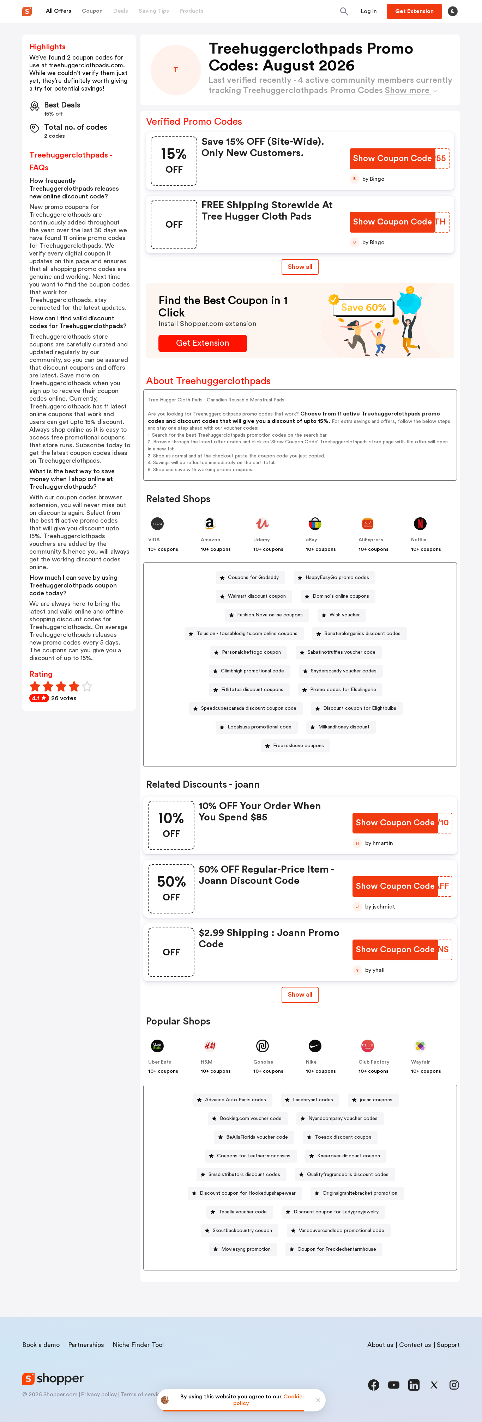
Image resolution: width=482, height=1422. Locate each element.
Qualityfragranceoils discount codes (347, 1174)
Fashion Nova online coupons (270, 614)
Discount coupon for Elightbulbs (359, 708)
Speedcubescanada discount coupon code (248, 708)
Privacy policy (99, 1394)
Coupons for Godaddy (253, 577)
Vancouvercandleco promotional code (341, 1230)
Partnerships (86, 1345)
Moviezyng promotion (246, 1249)
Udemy (261, 539)
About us (380, 1345)
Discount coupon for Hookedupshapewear (248, 1193)
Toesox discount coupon (343, 1137)
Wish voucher (345, 614)
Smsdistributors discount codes (244, 1174)
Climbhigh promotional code (252, 671)
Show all (300, 267)
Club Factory (374, 1062)
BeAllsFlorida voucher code (257, 1137)
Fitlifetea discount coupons (252, 689)
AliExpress (371, 539)
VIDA (154, 539)
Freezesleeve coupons (298, 745)
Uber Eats (159, 1062)
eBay (311, 539)
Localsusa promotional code (259, 727)
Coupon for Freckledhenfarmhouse (336, 1249)
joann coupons (376, 1099)
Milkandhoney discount (343, 727)
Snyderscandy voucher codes (343, 671)
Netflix (418, 539)
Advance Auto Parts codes (235, 1099)
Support (448, 1345)
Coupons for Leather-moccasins (253, 1155)
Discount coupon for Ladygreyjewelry (336, 1211)
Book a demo (41, 1345)
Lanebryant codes (313, 1099)
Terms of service (141, 1394)
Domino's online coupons (341, 596)
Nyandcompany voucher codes (343, 1118)
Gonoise (263, 1062)
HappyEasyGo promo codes (337, 577)
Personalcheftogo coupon (251, 652)
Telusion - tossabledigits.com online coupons (247, 633)
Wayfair (420, 1062)
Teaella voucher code (242, 1211)
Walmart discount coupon (257, 596)
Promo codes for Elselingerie (343, 689)
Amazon (210, 539)
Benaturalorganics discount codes (362, 633)
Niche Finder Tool (138, 1345)
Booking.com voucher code (251, 1118)
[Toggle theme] (453, 11)
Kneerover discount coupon (348, 1155)
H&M (206, 1062)
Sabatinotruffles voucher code (341, 652)
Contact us (415, 1345)
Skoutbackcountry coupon (242, 1230)
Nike (311, 1062)
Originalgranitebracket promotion (360, 1193)
